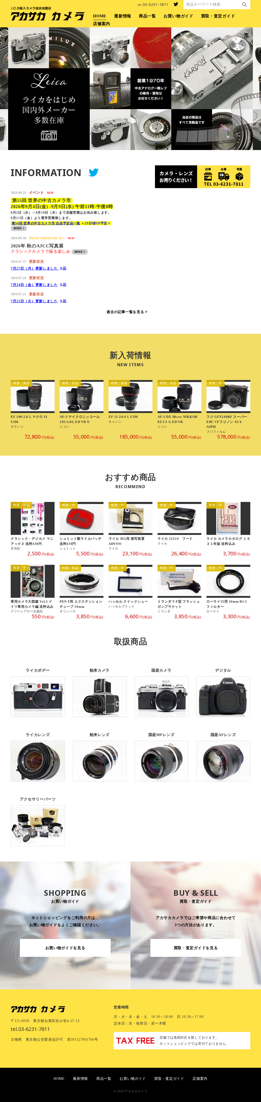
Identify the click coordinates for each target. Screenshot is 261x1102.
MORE (18, 228)
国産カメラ (161, 688)
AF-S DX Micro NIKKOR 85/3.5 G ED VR (179, 407)
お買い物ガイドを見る (65, 948)
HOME (100, 16)
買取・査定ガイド (218, 16)
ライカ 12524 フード (179, 526)
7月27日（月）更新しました (35, 268)
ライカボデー (38, 688)
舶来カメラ (100, 688)
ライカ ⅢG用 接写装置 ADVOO (130, 526)
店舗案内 (101, 23)
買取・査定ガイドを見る (196, 948)
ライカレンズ (38, 753)
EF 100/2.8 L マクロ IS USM (33, 407)
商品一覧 (147, 16)
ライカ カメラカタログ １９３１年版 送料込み (228, 526)
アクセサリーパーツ (38, 817)
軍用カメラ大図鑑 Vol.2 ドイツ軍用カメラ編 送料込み (33, 589)
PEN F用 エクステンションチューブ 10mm (81, 589)
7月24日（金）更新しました (34, 285)
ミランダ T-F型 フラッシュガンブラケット (179, 589)
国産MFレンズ (161, 753)
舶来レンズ (100, 753)
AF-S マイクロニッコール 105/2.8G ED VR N (81, 407)
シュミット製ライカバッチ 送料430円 (81, 526)
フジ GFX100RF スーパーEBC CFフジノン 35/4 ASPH (228, 407)
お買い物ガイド (178, 16)
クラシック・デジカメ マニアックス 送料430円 (33, 526)
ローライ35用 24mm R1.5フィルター (228, 589)
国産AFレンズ (223, 753)
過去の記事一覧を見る (126, 312)
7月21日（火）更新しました (34, 301)
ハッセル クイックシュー (130, 589)
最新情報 (122, 16)
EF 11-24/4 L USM (130, 407)
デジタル (223, 688)
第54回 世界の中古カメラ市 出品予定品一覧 (46, 223)
